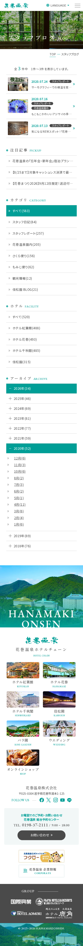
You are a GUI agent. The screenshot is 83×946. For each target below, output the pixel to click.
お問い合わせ (39, 835)
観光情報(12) (22, 278)
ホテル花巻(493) (24, 339)
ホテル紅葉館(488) (26, 328)
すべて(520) (21, 317)
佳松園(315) (21, 362)
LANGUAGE (58, 5)
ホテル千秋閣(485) (26, 350)
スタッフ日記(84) (24, 222)
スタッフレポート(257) (28, 233)
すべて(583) (21, 210)
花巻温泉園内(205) (26, 244)
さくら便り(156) (23, 255)
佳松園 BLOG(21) (25, 289)
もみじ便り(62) (23, 267)
